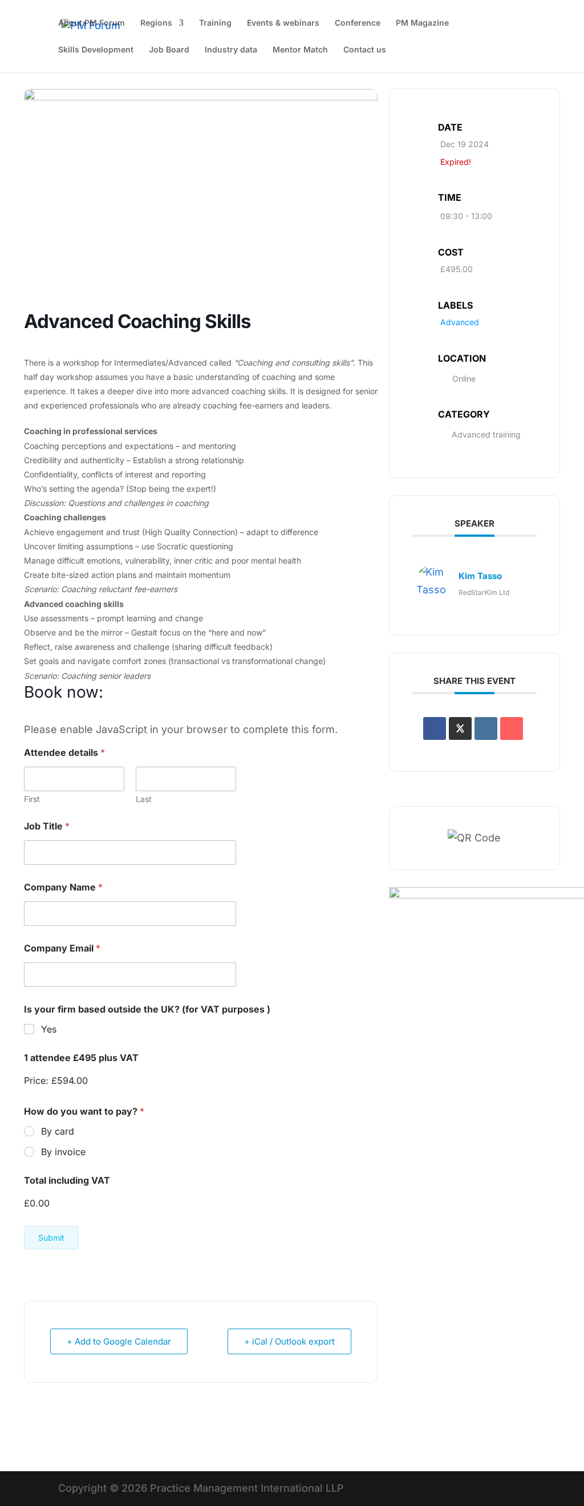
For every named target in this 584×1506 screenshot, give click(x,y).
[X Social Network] (460, 728)
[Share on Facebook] (434, 728)
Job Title (47, 826)
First (32, 799)
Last (144, 799)
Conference (357, 23)
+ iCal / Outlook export (289, 1341)
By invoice (63, 1151)
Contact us (364, 50)
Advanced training (486, 434)
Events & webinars (283, 23)
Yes (48, 1029)
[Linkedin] (485, 728)
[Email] (511, 728)
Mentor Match (300, 50)
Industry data (231, 50)
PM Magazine (422, 23)
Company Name (63, 887)
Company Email (62, 948)
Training (215, 23)
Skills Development (95, 50)
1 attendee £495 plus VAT (81, 1057)
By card (57, 1131)
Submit (51, 1237)
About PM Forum (91, 23)
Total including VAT (67, 1180)
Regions (156, 23)
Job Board (169, 50)
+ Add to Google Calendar (119, 1341)
